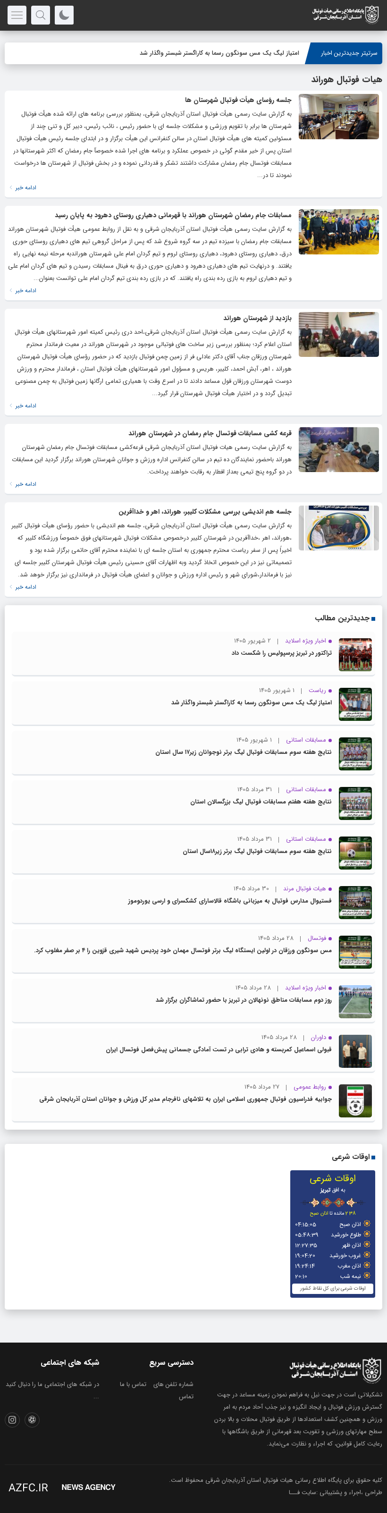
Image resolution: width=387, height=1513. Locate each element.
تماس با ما (133, 1384)
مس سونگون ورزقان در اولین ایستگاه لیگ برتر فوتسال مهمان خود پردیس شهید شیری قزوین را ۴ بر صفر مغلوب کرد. (183, 950)
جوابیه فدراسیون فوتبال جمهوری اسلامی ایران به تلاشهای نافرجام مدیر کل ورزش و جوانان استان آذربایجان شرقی (185, 1099)
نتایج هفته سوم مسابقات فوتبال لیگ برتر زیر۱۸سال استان (257, 851)
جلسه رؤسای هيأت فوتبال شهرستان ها (238, 100)
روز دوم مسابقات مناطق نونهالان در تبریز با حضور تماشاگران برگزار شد (244, 1000)
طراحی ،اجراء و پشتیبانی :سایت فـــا (335, 1492)
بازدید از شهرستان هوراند (257, 318)
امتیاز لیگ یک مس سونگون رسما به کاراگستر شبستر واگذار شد (219, 53)
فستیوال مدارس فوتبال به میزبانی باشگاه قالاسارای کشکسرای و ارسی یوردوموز (230, 901)
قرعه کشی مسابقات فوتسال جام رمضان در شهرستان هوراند (210, 433)
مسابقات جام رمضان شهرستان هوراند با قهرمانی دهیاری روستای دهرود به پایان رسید (173, 215)
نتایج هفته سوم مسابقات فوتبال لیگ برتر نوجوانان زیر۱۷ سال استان (243, 752)
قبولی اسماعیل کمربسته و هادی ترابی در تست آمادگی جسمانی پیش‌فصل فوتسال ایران (219, 1050)
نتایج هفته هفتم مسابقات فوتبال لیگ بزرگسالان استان (261, 802)
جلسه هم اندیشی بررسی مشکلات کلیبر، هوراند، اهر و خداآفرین (205, 512)
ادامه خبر (25, 187)
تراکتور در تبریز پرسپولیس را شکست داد (282, 653)
